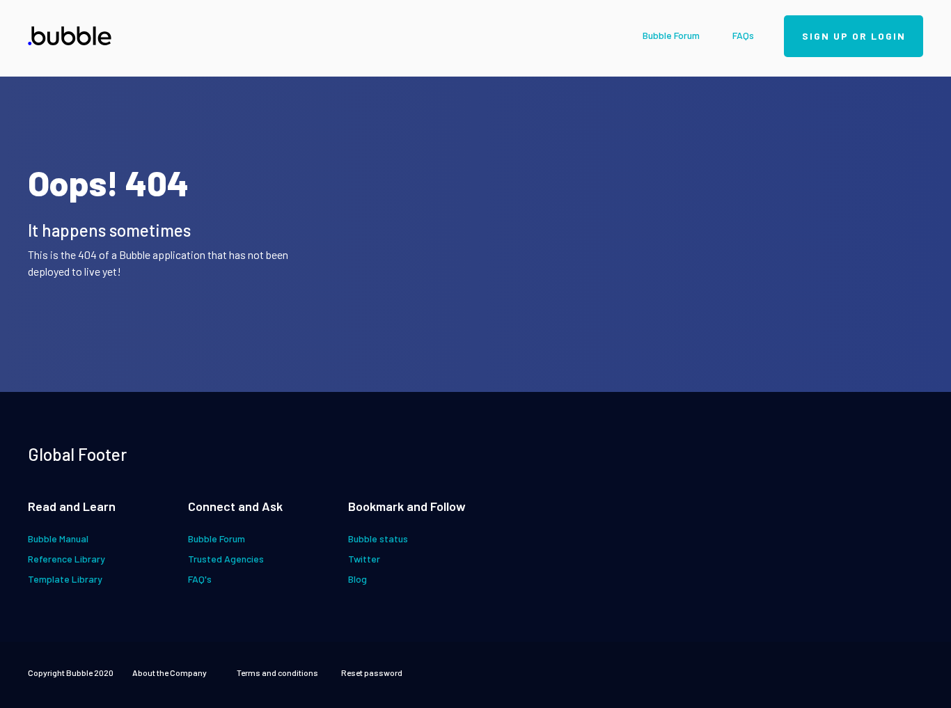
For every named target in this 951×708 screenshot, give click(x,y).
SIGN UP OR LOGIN (854, 36)
